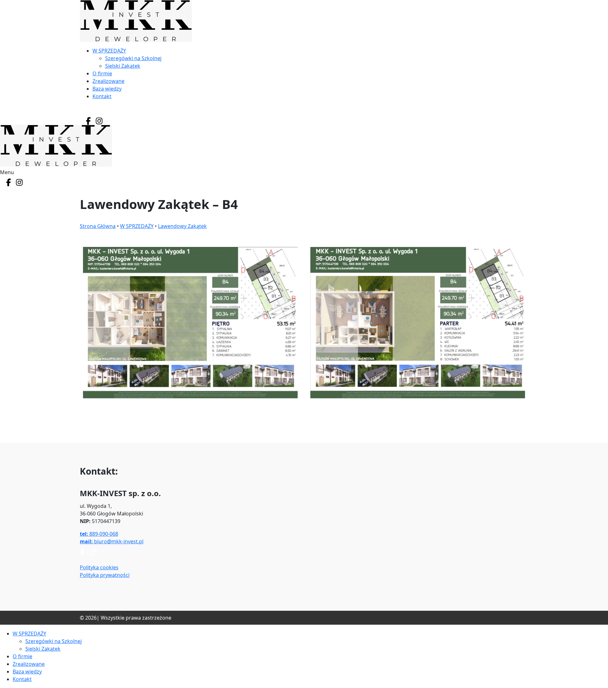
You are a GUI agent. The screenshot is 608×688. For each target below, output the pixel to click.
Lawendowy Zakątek (182, 226)
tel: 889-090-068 (104, 111)
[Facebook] (88, 121)
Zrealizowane (108, 81)
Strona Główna (98, 226)
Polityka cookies (99, 567)
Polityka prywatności (105, 574)
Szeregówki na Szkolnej (133, 58)
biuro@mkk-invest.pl (111, 541)
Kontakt (101, 96)
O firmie (102, 73)
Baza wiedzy (107, 88)
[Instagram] (99, 121)
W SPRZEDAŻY (109, 50)
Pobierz (190, 417)
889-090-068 (99, 533)
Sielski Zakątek (122, 65)
